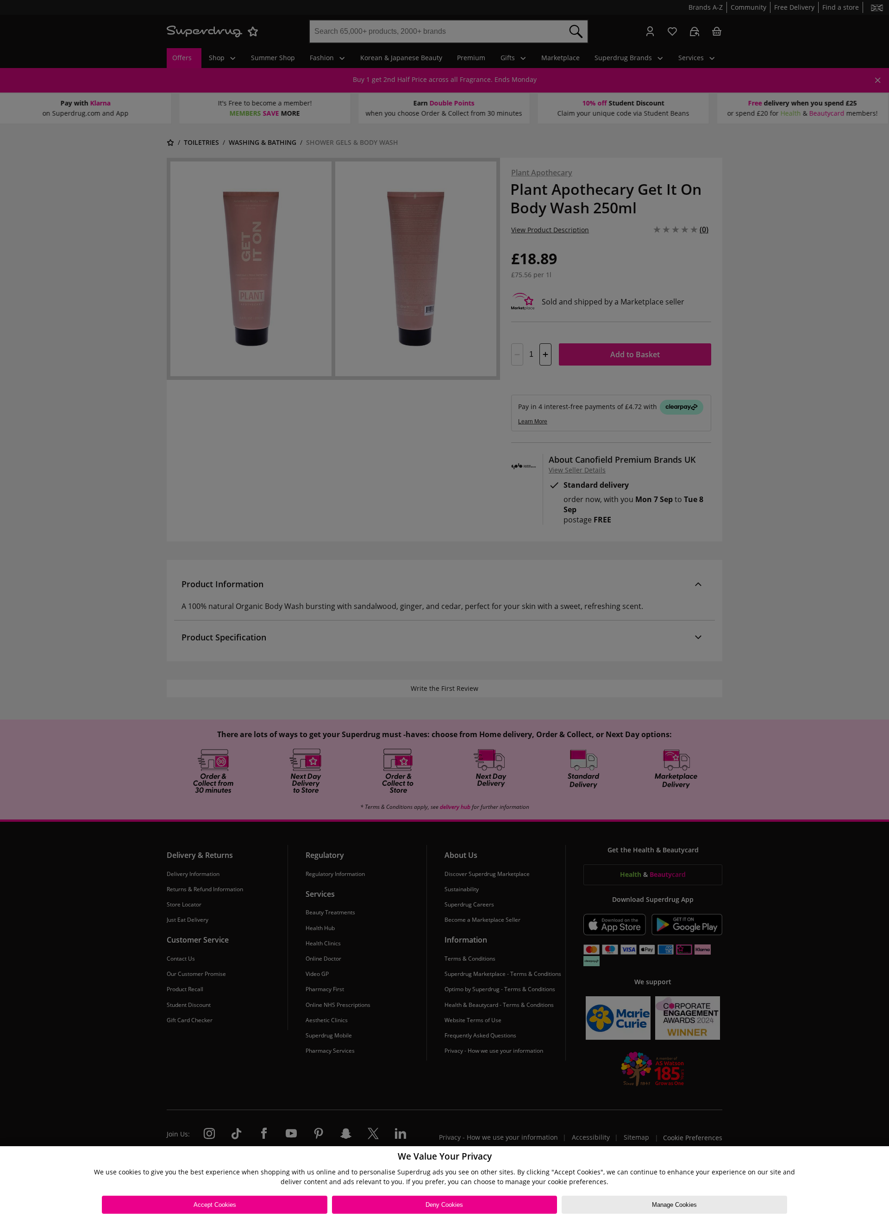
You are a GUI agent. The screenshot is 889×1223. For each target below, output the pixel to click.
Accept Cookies (215, 1204)
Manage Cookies (674, 1204)
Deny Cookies (444, 1204)
